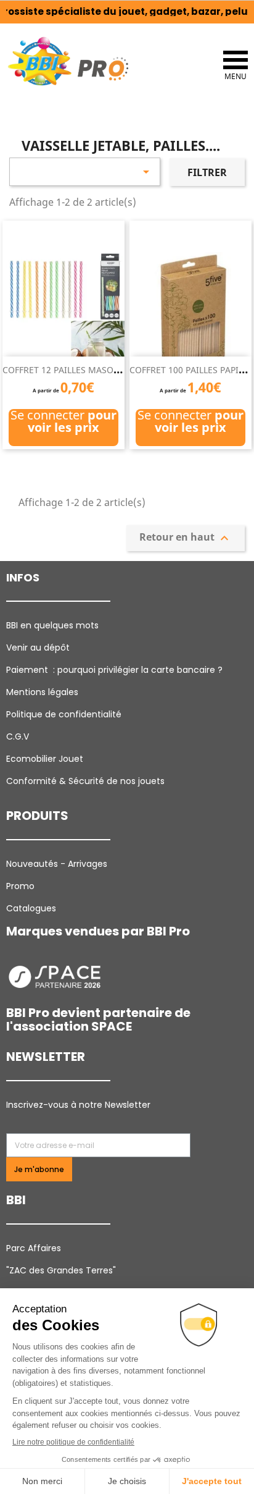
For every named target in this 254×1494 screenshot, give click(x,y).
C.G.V (17, 736)
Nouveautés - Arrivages (58, 864)
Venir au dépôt (38, 647)
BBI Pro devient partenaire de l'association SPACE (98, 1019)
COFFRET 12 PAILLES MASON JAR (69, 370)
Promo (20, 886)
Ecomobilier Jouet (44, 759)
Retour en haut (185, 538)
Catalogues (31, 908)
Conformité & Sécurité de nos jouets (85, 781)
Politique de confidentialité (63, 714)
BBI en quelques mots (52, 625)
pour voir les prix (72, 421)
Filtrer (207, 172)
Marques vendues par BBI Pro (98, 931)
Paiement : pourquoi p (115, 670)
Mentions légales (42, 692)
